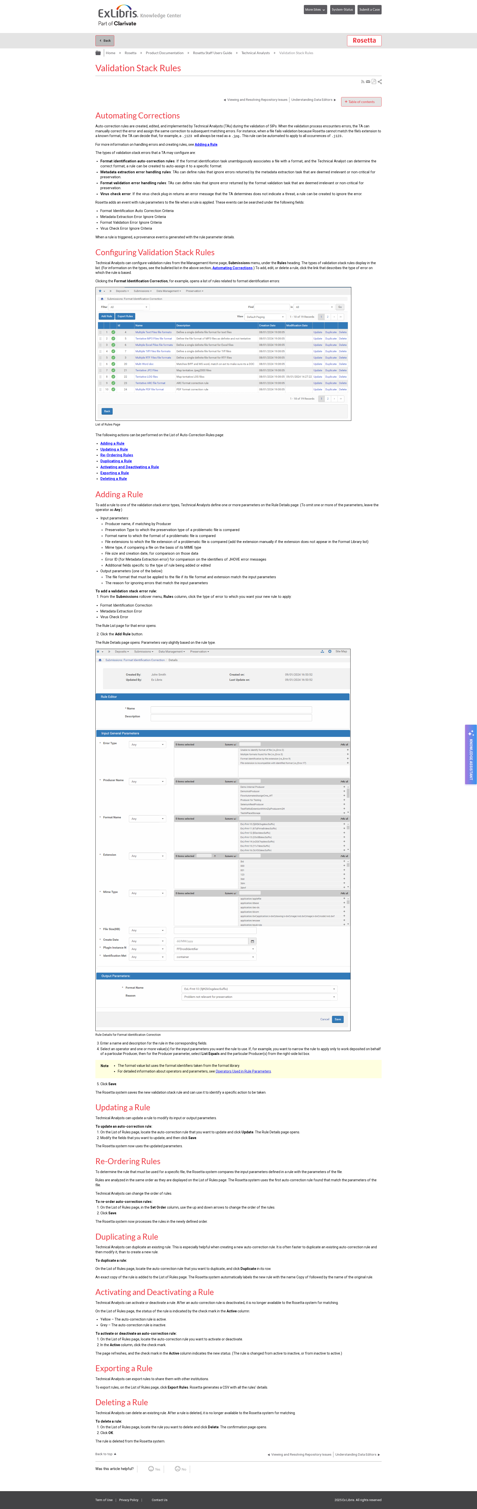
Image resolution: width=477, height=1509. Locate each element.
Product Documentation (165, 53)
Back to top (104, 1454)
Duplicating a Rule (116, 461)
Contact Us (159, 1500)
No (184, 1469)
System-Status (342, 9)
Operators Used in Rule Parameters (243, 1071)
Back (107, 40)
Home (111, 53)
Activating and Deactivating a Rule (129, 467)
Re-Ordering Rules (116, 455)
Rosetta (131, 53)
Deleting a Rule (113, 479)
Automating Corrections (232, 268)
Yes (157, 1469)
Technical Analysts (256, 53)
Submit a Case (369, 9)
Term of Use (104, 1500)
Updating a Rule (114, 449)
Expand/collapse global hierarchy (98, 52)
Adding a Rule (206, 144)
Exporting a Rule (114, 473)
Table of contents (362, 102)
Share (379, 81)
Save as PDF (373, 81)
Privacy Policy (128, 1500)
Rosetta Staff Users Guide (213, 53)
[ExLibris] (140, 16)
